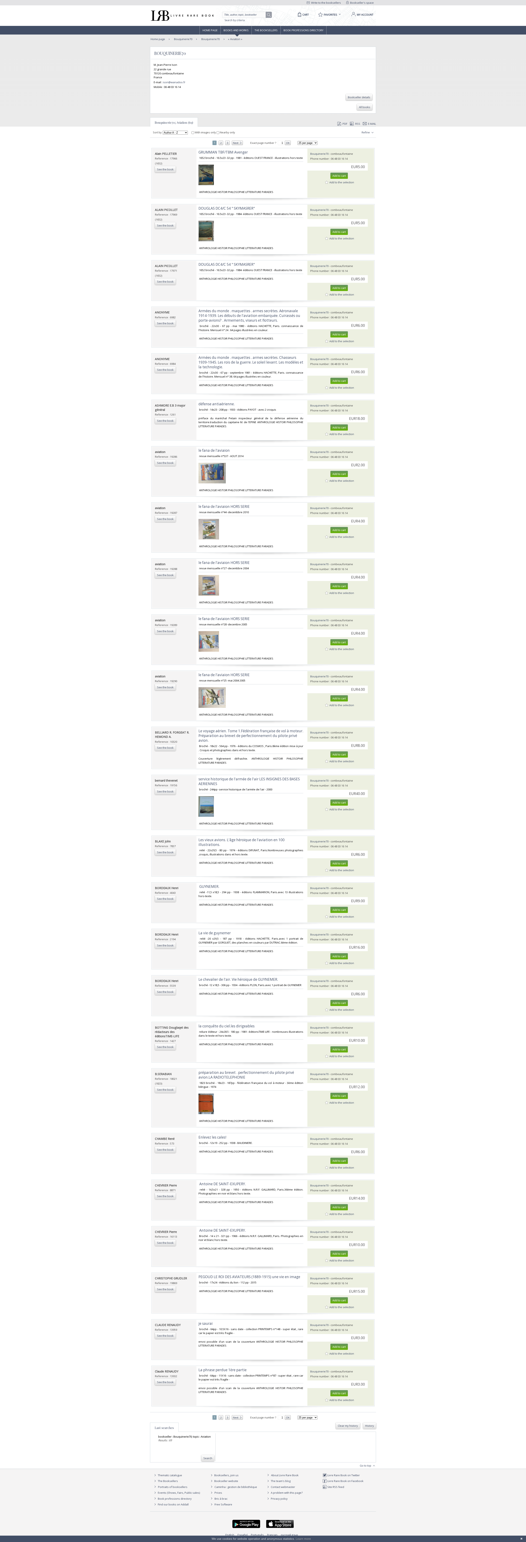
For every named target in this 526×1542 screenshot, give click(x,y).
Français (272, 1535)
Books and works (236, 30)
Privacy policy (279, 1498)
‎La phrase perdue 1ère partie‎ (222, 1370)
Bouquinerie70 (182, 39)
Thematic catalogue (169, 1475)
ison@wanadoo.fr (174, 82)
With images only (205, 132)
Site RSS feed (335, 1487)
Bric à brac (221, 1498)
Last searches (164, 1428)
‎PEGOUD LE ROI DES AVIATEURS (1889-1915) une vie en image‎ (249, 1276)
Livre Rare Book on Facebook (345, 1481)
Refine (366, 132)
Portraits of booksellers (172, 1487)
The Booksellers (266, 30)
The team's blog (280, 1481)
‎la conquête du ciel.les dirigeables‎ (226, 1026)
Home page (210, 30)
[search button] (269, 15)
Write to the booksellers (325, 3)
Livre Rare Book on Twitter (343, 1475)
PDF (345, 124)
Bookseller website (226, 1481)
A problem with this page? (286, 1493)
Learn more (303, 1538)
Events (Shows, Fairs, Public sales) (178, 1493)
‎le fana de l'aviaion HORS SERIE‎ (224, 506)
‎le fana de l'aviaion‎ (214, 450)
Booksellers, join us (226, 1475)
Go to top (366, 1465)
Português (257, 1535)
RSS (357, 124)
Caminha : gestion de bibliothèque (236, 1487)
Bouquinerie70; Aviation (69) (174, 122)
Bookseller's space (362, 3)
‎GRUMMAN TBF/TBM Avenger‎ (223, 152)
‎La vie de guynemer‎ (214, 933)
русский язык (289, 1535)
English (229, 1535)
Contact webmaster (282, 1487)
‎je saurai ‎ (205, 1323)
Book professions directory (303, 30)
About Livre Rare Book (285, 1475)
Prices (218, 1493)
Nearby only (227, 132)
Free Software (223, 1504)
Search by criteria (235, 20)
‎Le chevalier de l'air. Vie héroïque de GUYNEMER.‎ (238, 979)
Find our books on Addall (173, 1504)
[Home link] (182, 15)
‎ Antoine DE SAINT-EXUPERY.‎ (222, 1184)
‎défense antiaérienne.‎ (216, 404)
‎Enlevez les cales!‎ (212, 1137)
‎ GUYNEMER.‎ (208, 886)
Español (243, 1535)
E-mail (372, 124)
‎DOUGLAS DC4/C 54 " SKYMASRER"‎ (226, 208)
